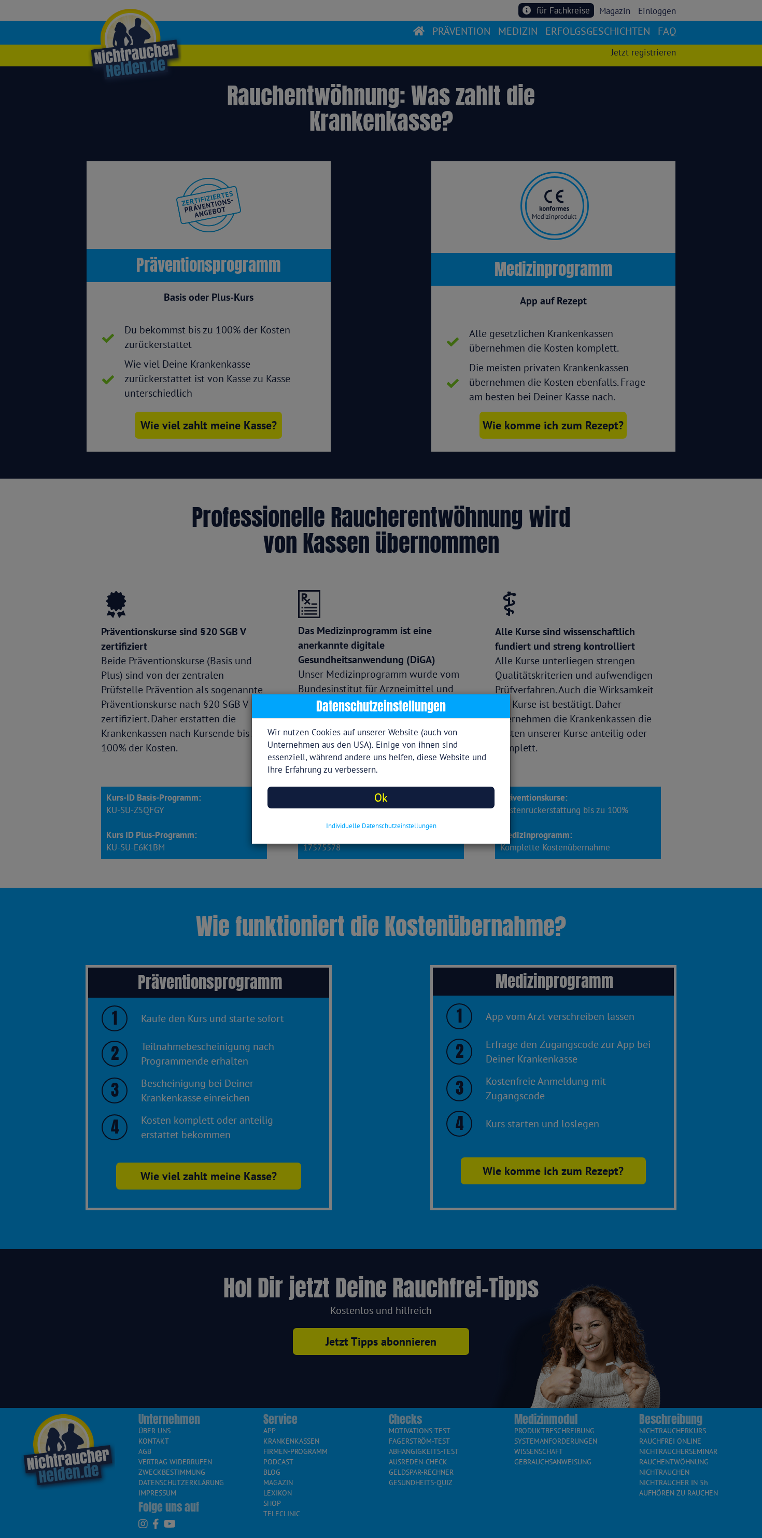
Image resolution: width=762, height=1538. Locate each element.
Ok (381, 797)
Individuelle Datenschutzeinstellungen (381, 825)
